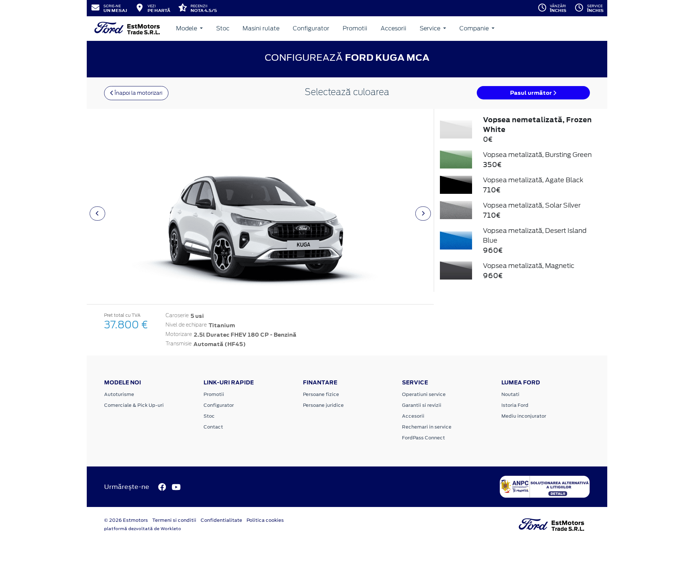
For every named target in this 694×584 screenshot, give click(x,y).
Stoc (223, 28)
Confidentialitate (221, 520)
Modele (187, 28)
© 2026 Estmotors (126, 520)
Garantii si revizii (421, 405)
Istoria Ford (514, 405)
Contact (213, 426)
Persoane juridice (323, 405)
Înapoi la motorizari (137, 93)
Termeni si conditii (174, 520)
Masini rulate (261, 28)
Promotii (355, 28)
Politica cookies (265, 520)
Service (431, 28)
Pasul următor (531, 93)
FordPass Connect (423, 437)
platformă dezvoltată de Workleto (142, 529)
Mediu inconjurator (523, 416)
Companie (474, 28)
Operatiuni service (424, 394)
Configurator (311, 28)
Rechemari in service (426, 426)
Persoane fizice (321, 394)
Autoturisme (119, 394)
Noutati (510, 394)
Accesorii (393, 28)
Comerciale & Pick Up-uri (134, 405)
